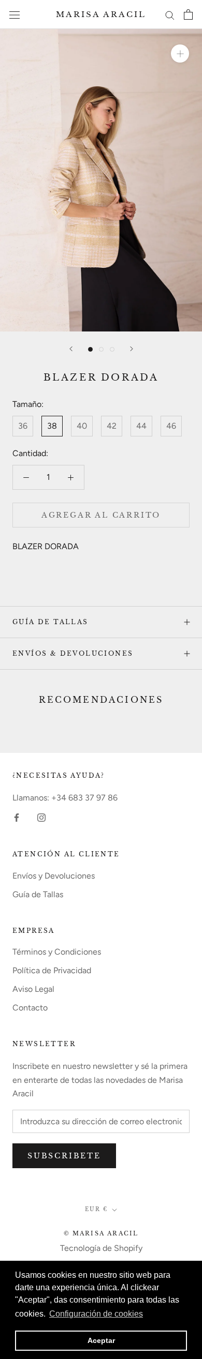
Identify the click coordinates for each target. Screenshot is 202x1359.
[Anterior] (71, 348)
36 (22, 426)
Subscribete (64, 1155)
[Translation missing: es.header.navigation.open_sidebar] (14, 14)
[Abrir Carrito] (188, 14)
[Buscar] (170, 14)
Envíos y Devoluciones (53, 876)
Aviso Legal (33, 989)
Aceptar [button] (101, 1340)
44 (141, 426)
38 (52, 426)
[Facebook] (16, 817)
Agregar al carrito (101, 515)
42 (112, 426)
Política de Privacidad (51, 970)
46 (171, 426)
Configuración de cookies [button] (96, 1313)
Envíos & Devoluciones (72, 653)
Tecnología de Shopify (101, 1248)
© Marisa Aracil (101, 1233)
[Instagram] (41, 817)
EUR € (96, 1209)
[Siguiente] (131, 348)
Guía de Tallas (50, 622)
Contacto (30, 1008)
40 (82, 426)
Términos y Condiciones (56, 952)
